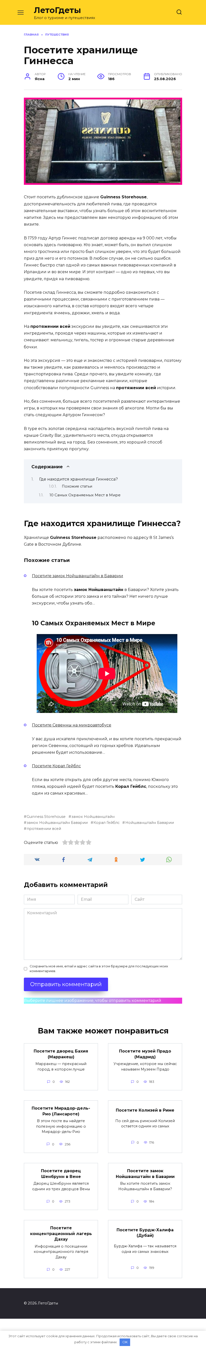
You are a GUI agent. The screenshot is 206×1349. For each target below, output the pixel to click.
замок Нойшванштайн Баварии (57, 822)
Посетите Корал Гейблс (56, 766)
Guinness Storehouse (46, 816)
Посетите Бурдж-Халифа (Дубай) (145, 1232)
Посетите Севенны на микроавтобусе (71, 725)
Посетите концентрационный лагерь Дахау (61, 1234)
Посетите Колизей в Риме (145, 1110)
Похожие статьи (77, 486)
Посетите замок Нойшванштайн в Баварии (77, 575)
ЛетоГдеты (57, 10)
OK (125, 1342)
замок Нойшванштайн (93, 816)
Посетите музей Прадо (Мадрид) (145, 1054)
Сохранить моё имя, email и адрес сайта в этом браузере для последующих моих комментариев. (99, 968)
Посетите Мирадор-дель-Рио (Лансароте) (61, 1111)
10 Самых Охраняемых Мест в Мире (85, 495)
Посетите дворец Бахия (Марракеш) (61, 1054)
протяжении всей (44, 828)
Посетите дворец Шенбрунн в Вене (61, 1173)
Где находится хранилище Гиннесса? (78, 479)
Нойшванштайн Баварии (149, 822)
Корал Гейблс (106, 822)
